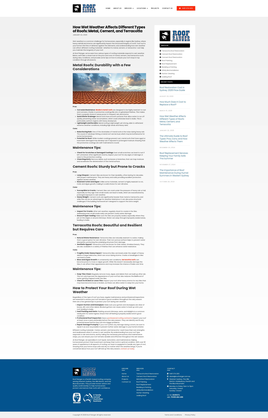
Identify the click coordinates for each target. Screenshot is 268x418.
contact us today (127, 349)
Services (128, 8)
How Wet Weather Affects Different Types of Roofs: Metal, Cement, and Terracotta (173, 120)
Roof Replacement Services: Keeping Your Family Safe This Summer (174, 156)
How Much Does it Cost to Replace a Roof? (173, 103)
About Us (117, 8)
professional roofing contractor (120, 318)
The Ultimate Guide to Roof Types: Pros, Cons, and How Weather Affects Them (173, 139)
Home (108, 8)
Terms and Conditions (173, 415)
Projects (155, 8)
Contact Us (167, 8)
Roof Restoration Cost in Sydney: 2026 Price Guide (172, 89)
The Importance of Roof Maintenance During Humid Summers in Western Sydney (174, 173)
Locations (141, 8)
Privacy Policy (190, 415)
